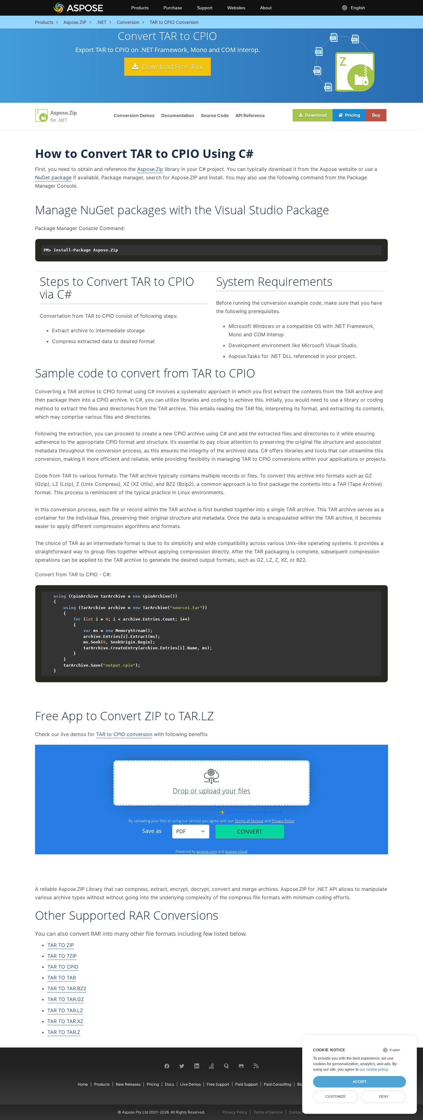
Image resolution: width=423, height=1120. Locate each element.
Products (140, 7)
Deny (383, 1096)
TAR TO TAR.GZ (65, 999)
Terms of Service (268, 1112)
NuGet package (53, 177)
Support (204, 7)
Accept (360, 1081)
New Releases (128, 1084)
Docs (169, 1084)
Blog (301, 1084)
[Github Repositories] (241, 1065)
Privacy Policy (234, 1112)
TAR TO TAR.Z (63, 1032)
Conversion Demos (134, 115)
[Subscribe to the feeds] (256, 1065)
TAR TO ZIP (60, 945)
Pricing (352, 115)
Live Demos (190, 1084)
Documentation (177, 115)
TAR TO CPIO (62, 967)
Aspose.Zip (150, 169)
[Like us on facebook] (166, 1065)
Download (315, 115)
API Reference (250, 115)
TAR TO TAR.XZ (65, 1021)
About (266, 7)
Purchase (173, 7)
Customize (335, 1096)
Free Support (218, 1084)
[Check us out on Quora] (226, 1065)
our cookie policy (374, 1069)
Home (83, 1084)
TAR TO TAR (61, 977)
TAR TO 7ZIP (62, 956)
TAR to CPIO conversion (124, 734)
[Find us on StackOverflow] (211, 1065)
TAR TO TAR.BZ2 (66, 988)
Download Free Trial (171, 66)
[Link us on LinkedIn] (196, 1065)
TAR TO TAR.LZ (65, 1010)
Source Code (215, 115)
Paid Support (246, 1084)
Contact (296, 1112)
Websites (236, 7)
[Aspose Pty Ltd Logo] (87, 7)
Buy (376, 115)
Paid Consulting (277, 1084)
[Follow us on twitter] (181, 1065)
